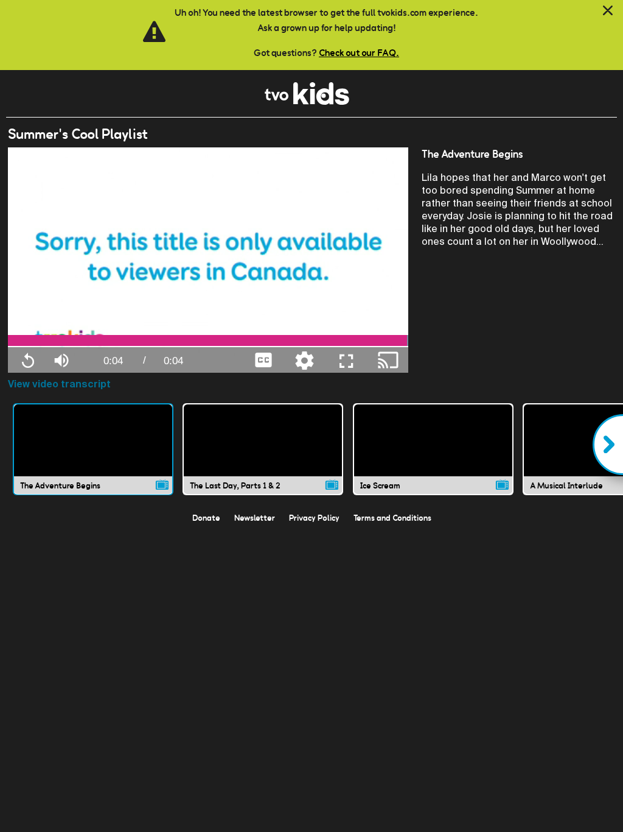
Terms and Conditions (392, 517)
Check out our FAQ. (359, 52)
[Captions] (263, 359)
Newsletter (254, 517)
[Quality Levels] (304, 359)
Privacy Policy (314, 517)
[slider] (208, 340)
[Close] (607, 11)
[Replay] (28, 360)
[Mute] (61, 359)
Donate (206, 517)
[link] (307, 101)
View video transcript (59, 384)
